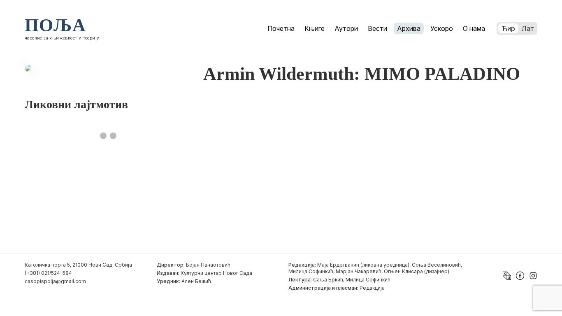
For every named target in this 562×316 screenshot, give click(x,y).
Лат (528, 28)
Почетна (281, 28)
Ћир (508, 28)
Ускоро (441, 28)
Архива (408, 28)
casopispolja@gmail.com (55, 281)
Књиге (314, 28)
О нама (474, 28)
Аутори (346, 28)
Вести (377, 28)
